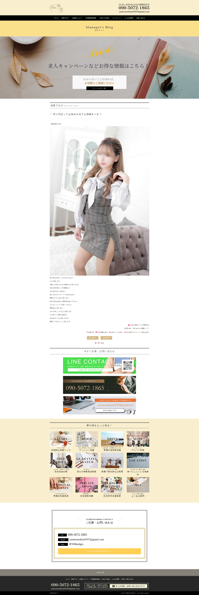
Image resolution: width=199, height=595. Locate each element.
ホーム (56, 18)
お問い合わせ (140, 18)
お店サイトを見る (116, 332)
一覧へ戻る (100, 343)
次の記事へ (106, 338)
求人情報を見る (102, 332)
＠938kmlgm (76, 544)
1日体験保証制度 (90, 18)
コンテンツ (116, 18)
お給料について (77, 18)
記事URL (91, 332)
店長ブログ (65, 18)
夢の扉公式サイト (54, 593)
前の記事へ (92, 338)
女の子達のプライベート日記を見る (137, 332)
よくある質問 (128, 18)
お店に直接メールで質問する (139, 325)
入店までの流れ (104, 18)
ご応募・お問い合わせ (127, 579)
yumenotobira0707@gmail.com (86, 539)
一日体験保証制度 (95, 579)
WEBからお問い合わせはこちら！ (99, 551)
